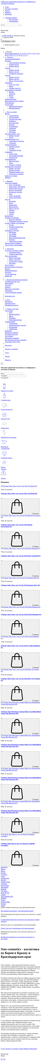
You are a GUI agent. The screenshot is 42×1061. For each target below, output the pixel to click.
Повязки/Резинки (11, 270)
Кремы (11, 92)
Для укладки (9, 265)
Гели (10, 312)
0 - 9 (21, 53)
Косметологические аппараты (17, 280)
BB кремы (12, 232)
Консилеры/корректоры (17, 238)
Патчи (11, 137)
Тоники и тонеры (15, 165)
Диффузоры (13, 329)
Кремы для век (14, 135)
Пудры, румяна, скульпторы (14, 223)
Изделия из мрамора (12, 338)
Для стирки (9, 311)
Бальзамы (12, 201)
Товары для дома (12, 309)
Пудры (11, 225)
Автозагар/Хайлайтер (12, 59)
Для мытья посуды (11, 334)
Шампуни (8, 276)
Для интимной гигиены (17, 63)
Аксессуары (9, 104)
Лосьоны (12, 94)
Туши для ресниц (15, 198)
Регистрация (13, 19)
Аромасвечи (13, 323)
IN (2, 1059)
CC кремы (12, 234)
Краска (7, 269)
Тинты (11, 214)
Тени (10, 194)
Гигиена (8, 61)
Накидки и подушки (12, 289)
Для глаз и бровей (11, 183)
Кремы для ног (14, 70)
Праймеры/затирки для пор (18, 221)
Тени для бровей (14, 196)
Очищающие (13, 126)
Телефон (4, 376)
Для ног (7, 68)
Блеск (11, 203)
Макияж (9, 181)
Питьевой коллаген (11, 305)
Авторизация (13, 21)
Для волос (10, 249)
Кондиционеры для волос (14, 267)
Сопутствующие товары (13, 292)
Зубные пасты (14, 64)
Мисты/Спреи (14, 161)
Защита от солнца (11, 176)
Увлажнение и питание (13, 90)
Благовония (13, 327)
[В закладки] (1, 560)
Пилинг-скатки (14, 146)
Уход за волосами (11, 256)
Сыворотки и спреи (16, 261)
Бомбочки (8, 331)
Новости (8, 12)
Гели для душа (14, 84)
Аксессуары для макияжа (13, 245)
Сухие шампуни (10, 274)
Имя (2, 374)
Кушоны (12, 239)
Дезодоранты (9, 103)
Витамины (8, 301)
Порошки (12, 318)
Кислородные (14, 123)
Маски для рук (14, 79)
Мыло (11, 86)
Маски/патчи (13, 207)
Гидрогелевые (14, 117)
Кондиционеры (14, 314)
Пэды (11, 163)
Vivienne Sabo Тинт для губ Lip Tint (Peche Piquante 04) (21, 614)
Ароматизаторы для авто (17, 325)
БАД (8, 300)
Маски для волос (15, 258)
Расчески (8, 272)
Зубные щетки (14, 66)
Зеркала (7, 287)
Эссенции (12, 143)
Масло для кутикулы (16, 81)
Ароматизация (10, 322)
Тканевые (12, 128)
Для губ (7, 199)
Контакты (8, 14)
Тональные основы (15, 241)
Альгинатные (13, 115)
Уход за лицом (12, 112)
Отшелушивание (11, 145)
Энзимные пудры (15, 150)
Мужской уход (10, 296)
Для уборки (9, 336)
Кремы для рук (14, 77)
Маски (7, 114)
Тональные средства (12, 230)
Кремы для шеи (14, 170)
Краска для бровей (15, 190)
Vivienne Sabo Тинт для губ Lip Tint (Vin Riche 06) (19, 493)
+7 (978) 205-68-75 (7, 35)
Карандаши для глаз (16, 188)
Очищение (8, 83)
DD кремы (12, 236)
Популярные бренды (12, 53)
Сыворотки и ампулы (16, 141)
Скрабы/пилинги (15, 252)
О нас (7, 7)
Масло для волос (15, 260)
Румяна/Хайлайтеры (16, 227)
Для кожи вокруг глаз (12, 134)
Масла (11, 95)
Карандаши (13, 205)
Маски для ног (14, 72)
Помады (12, 210)
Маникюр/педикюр (15, 106)
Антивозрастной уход (12, 281)
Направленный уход (12, 139)
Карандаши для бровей (17, 187)
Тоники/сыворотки (15, 254)
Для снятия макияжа (16, 156)
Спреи (11, 97)
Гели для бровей (14, 185)
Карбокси (12, 121)
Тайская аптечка (10, 99)
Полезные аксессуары (12, 342)
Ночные (12, 125)
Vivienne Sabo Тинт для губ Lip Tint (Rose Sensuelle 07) (20, 556)
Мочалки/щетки (14, 108)
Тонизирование (10, 159)
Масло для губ (14, 208)
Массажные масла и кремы (14, 101)
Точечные (12, 130)
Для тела (10, 57)
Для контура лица (15, 119)
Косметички (9, 216)
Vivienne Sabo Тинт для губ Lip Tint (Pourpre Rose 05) (20, 585)
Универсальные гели (16, 172)
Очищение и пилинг (16, 73)
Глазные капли (10, 303)
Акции (7, 10)
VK (4, 1059)
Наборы (7, 177)
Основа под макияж (12, 218)
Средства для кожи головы (14, 250)
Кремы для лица (14, 168)
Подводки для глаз (15, 192)
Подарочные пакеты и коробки (16, 340)
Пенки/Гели (13, 157)
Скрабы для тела (14, 88)
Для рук (7, 75)
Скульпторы (13, 229)
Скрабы (11, 148)
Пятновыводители (15, 320)
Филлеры (12, 263)
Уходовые (12, 132)
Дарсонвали (9, 283)
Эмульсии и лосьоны (16, 174)
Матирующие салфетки (13, 243)
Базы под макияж (15, 219)
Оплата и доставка (11, 9)
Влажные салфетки (11, 332)
